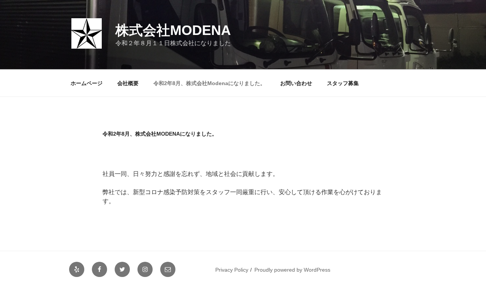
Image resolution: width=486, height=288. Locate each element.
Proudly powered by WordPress (292, 270)
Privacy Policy (231, 270)
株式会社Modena (173, 30)
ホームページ (87, 83)
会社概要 (128, 83)
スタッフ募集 (343, 83)
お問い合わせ (296, 83)
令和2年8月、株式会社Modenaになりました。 (209, 83)
